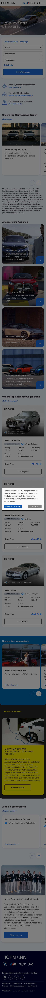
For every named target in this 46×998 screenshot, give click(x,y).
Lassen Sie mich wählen (12, 506)
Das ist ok (34, 506)
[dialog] (23, 499)
